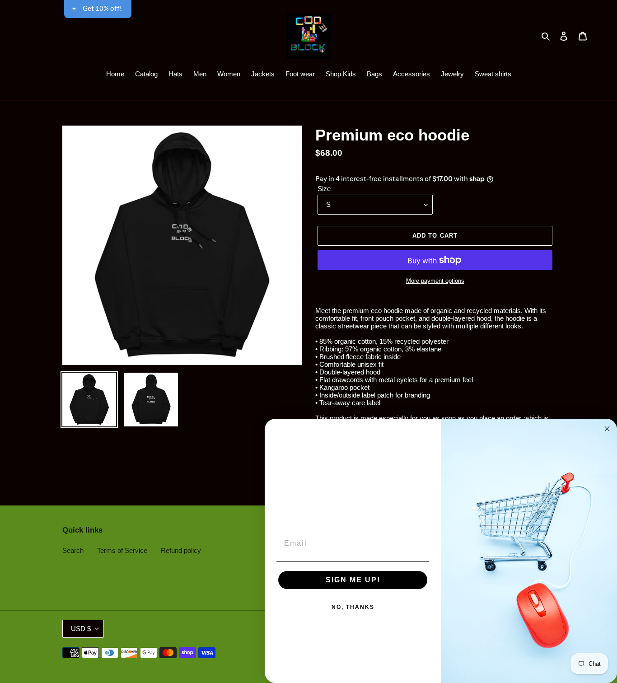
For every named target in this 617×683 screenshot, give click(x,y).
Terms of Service (122, 550)
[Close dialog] (607, 428)
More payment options (435, 280)
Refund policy (181, 550)
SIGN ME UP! (353, 580)
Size (324, 188)
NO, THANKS (353, 607)
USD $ (81, 628)
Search (73, 550)
